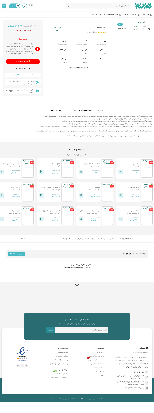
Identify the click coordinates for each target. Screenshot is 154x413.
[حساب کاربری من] (4, 6)
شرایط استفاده (63, 352)
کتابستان (101, 348)
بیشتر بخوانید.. (130, 367)
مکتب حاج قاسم (81, 44)
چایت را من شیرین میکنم (50, 187)
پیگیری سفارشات (62, 356)
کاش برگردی (15, 210)
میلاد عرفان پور (57, 28)
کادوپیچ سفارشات (60, 373)
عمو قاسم (56, 163)
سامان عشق (15, 187)
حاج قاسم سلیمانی (83, 239)
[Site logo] (143, 6)
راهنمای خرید (62, 370)
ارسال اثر (101, 375)
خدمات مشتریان (62, 348)
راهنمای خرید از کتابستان (59, 377)
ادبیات (111, 239)
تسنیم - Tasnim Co (56, 399)
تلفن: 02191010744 (138, 372)
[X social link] (22, 365)
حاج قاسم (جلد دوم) (92, 163)
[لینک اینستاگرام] (18, 365)
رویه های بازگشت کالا (61, 360)
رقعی (105, 53)
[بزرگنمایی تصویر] (141, 19)
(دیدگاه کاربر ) (92, 32)
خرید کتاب (100, 352)
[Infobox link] (31, 6)
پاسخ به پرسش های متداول (59, 364)
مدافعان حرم (67, 239)
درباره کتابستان (99, 371)
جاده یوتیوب (134, 210)
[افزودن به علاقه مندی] (149, 25)
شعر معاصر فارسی (101, 239)
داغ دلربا (136, 163)
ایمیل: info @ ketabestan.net (134, 388)
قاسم (97, 187)
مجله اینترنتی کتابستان (96, 356)
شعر (74, 239)
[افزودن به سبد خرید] (120, 172)
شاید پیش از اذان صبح (11, 163)
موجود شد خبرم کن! (23, 61)
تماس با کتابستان (98, 367)
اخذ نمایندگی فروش (97, 364)
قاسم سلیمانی (62, 44)
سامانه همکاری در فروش (95, 359)
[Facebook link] (26, 365)
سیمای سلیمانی (133, 187)
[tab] (99, 109)
